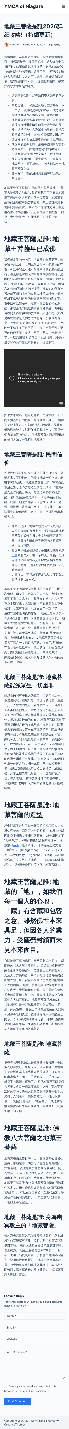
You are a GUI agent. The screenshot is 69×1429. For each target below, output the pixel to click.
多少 (16, 845)
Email (11, 1327)
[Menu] (63, 6)
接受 (37, 289)
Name (12, 1315)
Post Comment (18, 1401)
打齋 (40, 759)
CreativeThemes (15, 1424)
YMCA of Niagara (23, 6)
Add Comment (17, 1352)
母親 (14, 555)
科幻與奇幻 (54, 44)
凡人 (54, 710)
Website (12, 1339)
